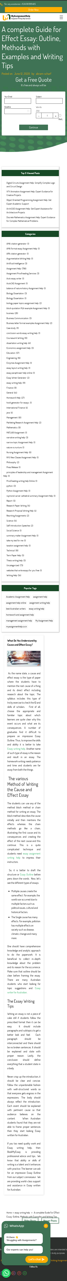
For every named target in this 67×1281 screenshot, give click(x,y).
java (8, 412)
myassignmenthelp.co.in (16, 626)
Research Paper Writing (17, 505)
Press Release (12, 467)
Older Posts (30, 1220)
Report (9, 500)
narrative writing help (16, 437)
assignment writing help (39, 602)
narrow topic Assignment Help (20, 442)
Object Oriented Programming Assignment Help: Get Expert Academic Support (29, 201)
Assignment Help (14, 268)
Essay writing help (16, 748)
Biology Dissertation (15, 293)
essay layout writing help (17, 367)
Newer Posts (50, 1220)
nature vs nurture (14, 447)
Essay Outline (26, 874)
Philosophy (11, 462)
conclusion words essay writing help (22, 333)
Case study (11, 328)
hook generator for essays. (18, 402)
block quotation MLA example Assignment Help (27, 308)
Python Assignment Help (17, 490)
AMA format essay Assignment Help (22, 248)
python (10, 485)
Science (10, 520)
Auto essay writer (14, 278)
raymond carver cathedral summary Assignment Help (30, 495)
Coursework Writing (15, 338)
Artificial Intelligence (15, 263)
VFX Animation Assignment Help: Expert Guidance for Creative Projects (30, 193)
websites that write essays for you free (23, 570)
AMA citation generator (17, 243)
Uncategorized (13, 565)
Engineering (12, 357)
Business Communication (17, 318)
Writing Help (12, 575)
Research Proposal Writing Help (20, 510)
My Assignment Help (44, 620)
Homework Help (13, 397)
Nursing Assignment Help (17, 452)
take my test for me (15, 540)
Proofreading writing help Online (21, 480)
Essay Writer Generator (16, 377)
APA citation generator (16, 253)
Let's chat (35, 1259)
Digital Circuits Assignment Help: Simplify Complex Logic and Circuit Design (31, 184)
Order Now (33, 9)
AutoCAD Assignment (16, 283)
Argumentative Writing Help (18, 258)
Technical (11, 550)
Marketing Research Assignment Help (22, 422)
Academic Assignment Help (18, 596)
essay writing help (14, 382)
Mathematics (12, 427)
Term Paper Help (14, 555)
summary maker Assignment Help (21, 535)
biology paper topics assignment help (23, 303)
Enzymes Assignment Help (18, 362)
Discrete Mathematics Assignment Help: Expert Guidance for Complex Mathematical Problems (31, 219)
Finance (10, 387)
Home (9, 1212)
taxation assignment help (17, 545)
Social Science (13, 530)
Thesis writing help (15, 560)
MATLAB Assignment (15, 432)
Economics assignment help (19, 347)
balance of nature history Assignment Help (25, 288)
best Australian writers (16, 608)
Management (12, 417)
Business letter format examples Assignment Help (28, 323)
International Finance (16, 407)
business (10, 313)
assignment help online (16, 602)
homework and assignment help (20, 614)
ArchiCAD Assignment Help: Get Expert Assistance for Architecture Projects (30, 210)
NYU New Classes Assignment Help (21, 457)
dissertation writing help (17, 343)
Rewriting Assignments (16, 515)
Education (11, 352)
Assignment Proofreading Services (21, 273)
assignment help (40, 596)
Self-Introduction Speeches (18, 525)
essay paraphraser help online (19, 372)
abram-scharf (43, 74)
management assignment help (19, 620)
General (10, 392)
